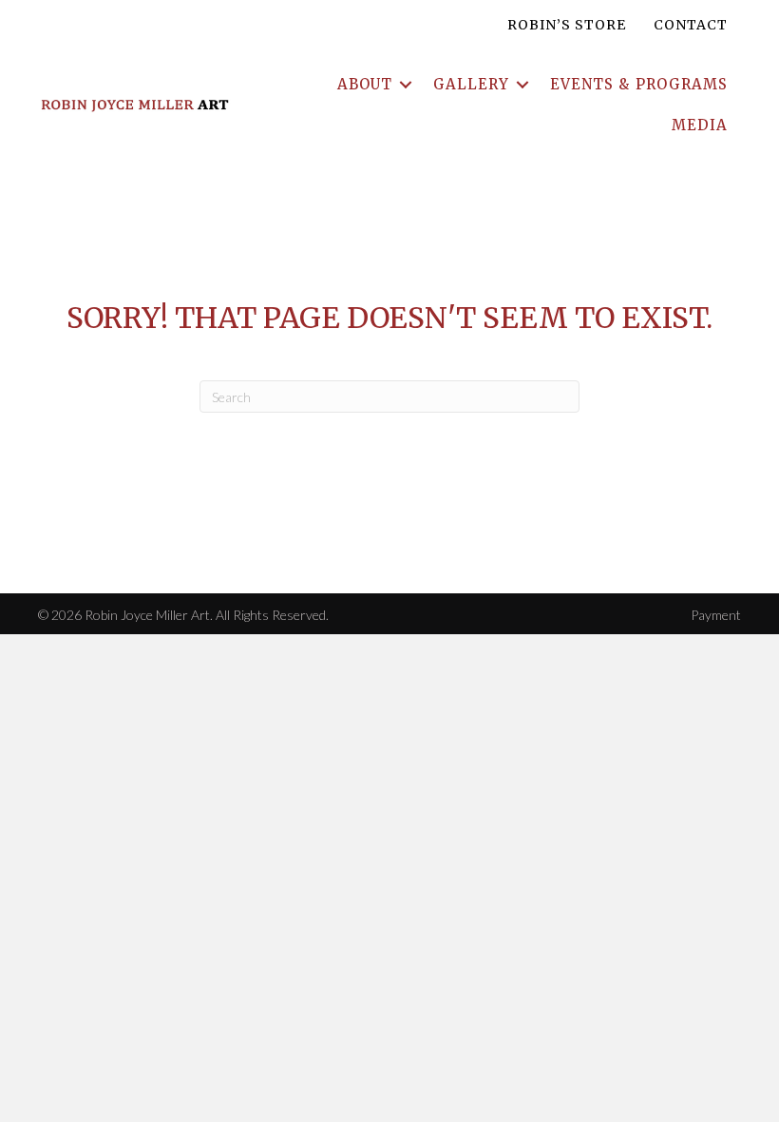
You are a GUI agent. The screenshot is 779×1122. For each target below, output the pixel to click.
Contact (691, 24)
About (364, 84)
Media (700, 125)
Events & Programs (639, 84)
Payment (716, 615)
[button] (405, 84)
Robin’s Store (566, 24)
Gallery (471, 84)
